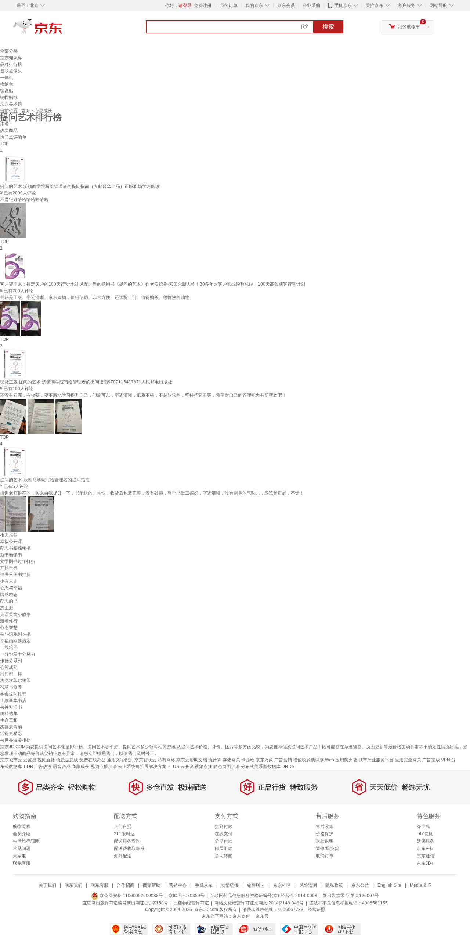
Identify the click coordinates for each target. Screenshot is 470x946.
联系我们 (73, 885)
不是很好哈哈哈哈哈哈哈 (24, 199)
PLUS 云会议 (180, 766)
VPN (445, 760)
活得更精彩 (11, 733)
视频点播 (203, 766)
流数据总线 (67, 760)
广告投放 (431, 760)
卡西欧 (247, 760)
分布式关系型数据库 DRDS (267, 766)
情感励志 (9, 594)
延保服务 (425, 841)
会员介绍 (21, 833)
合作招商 (125, 885)
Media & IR (421, 885)
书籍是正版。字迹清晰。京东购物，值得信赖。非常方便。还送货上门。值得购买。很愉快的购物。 (97, 297)
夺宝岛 (423, 826)
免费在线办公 (92, 760)
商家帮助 (151, 885)
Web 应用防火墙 (341, 760)
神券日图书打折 (15, 574)
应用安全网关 (408, 760)
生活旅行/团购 (26, 841)
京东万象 (264, 760)
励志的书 (9, 601)
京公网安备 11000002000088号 (130, 895)
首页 (26, 110)
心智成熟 (9, 667)
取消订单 (324, 855)
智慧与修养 (11, 687)
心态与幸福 (11, 587)
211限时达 (124, 833)
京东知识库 (11, 57)
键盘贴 (6, 90)
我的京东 (254, 5)
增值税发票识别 (308, 760)
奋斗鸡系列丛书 (15, 634)
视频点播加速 (103, 766)
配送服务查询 (127, 841)
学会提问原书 (13, 693)
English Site (389, 885)
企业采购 (311, 5)
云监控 (29, 760)
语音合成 (61, 766)
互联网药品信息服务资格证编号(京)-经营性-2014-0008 (263, 895)
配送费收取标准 (129, 848)
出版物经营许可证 (191, 903)
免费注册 (203, 5)
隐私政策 (334, 885)
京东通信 (425, 855)
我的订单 (229, 5)
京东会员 (286, 5)
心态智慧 (9, 627)
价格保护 (324, 833)
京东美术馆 (11, 104)
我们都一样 (11, 674)
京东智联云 (145, 760)
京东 (62, 29)
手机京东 (343, 5)
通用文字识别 (120, 760)
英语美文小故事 (15, 614)
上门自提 (122, 826)
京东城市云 (11, 760)
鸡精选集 (9, 713)
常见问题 (21, 848)
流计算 (214, 760)
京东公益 (360, 885)
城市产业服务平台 (376, 760)
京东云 (262, 916)
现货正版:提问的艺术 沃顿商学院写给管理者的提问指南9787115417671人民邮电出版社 (86, 382)
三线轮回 (9, 647)
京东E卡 (425, 848)
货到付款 (223, 826)
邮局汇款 (223, 848)
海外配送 (122, 855)
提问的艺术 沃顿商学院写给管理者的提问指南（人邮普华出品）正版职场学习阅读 (80, 186)
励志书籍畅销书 (15, 548)
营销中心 (178, 885)
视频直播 (46, 760)
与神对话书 (11, 707)
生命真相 (9, 720)
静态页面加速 (226, 766)
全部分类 (9, 51)
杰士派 (6, 607)
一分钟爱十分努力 (17, 654)
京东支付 (241, 916)
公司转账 (223, 855)
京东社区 (282, 885)
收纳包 (6, 84)
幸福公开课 (11, 541)
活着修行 (9, 621)
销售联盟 (256, 885)
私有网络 (166, 760)
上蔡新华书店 (13, 700)
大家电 (19, 855)
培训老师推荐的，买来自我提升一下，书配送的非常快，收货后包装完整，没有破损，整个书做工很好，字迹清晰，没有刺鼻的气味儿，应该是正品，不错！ (152, 493)
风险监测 (308, 885)
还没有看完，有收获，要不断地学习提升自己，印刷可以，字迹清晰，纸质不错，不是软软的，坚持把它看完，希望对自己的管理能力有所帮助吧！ (143, 395)
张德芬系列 (11, 660)
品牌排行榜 (11, 64)
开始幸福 (9, 568)
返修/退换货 (327, 848)
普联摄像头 (11, 71)
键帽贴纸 (9, 97)
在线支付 (223, 833)
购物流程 (21, 826)
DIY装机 (425, 833)
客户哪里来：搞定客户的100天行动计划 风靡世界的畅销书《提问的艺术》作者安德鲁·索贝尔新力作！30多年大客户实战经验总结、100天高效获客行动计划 (152, 284)
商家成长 (80, 766)
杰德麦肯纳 (11, 726)
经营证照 (316, 909)
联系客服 (21, 863)
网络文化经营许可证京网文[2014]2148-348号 (259, 903)
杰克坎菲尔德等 (15, 680)
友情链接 (230, 885)
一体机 (6, 77)
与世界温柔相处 (15, 740)
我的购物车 (409, 26)
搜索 (328, 27)
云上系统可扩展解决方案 (142, 766)
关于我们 (47, 885)
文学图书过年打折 (17, 561)
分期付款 (223, 841)
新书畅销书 (11, 554)
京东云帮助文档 (191, 760)
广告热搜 (43, 766)
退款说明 (324, 841)
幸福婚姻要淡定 (15, 640)
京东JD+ (425, 863)
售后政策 (324, 826)
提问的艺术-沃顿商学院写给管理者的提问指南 (45, 479)
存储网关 (231, 760)
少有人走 (9, 581)
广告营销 (283, 760)
